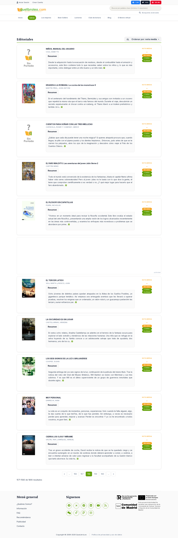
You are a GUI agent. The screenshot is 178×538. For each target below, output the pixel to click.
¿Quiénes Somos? (24, 504)
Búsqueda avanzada (150, 13)
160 (102, 474)
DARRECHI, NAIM (52, 400)
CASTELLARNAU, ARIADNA (56, 322)
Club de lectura (94, 18)
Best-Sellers (63, 18)
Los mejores (46, 18)
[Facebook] (69, 506)
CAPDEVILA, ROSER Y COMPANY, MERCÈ (62, 127)
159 (95, 474)
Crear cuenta (37, 2)
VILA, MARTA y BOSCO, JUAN (58, 283)
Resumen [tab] (52, 56)
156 (75, 474)
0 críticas (147, 61)
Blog (109, 18)
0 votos (147, 58)
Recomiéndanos (24, 517)
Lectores (78, 18)
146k (146, 2)
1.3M (137, 2)
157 (82, 474)
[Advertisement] (89, 29)
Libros (31, 18)
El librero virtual (124, 18)
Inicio (20, 18)
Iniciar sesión (24, 2)
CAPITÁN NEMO (52, 166)
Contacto (20, 526)
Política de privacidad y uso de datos (107, 535)
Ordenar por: (144, 39)
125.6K (157, 2)
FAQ (18, 513)
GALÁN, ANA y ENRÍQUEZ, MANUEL (60, 440)
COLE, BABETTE (52, 52)
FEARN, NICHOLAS (53, 205)
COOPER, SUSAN (52, 361)
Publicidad (21, 522)
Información (22, 508)
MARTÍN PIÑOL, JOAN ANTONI (58, 88)
